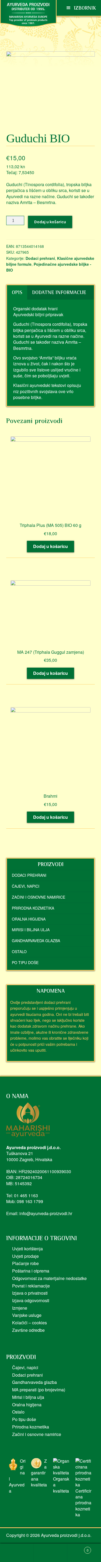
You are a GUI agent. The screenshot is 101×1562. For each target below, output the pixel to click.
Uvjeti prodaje (25, 1256)
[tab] (17, 292)
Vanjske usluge (26, 1315)
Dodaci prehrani (40, 258)
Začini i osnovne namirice (38, 897)
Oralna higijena (29, 919)
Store (17, 1553)
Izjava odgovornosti (30, 1300)
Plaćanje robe (25, 1263)
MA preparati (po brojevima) (38, 1390)
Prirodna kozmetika (33, 908)
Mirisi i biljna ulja (31, 929)
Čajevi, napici (25, 886)
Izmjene (19, 1308)
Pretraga (50, 1553)
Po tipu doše (25, 962)
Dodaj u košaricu (50, 221)
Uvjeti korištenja (27, 1249)
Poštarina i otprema (30, 1271)
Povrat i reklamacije (31, 1286)
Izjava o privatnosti (30, 1293)
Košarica (78, 1548)
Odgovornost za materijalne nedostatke (49, 1278)
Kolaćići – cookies (29, 1323)
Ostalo (19, 951)
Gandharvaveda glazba (36, 940)
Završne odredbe (28, 1330)
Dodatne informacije (59, 292)
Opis (17, 292)
